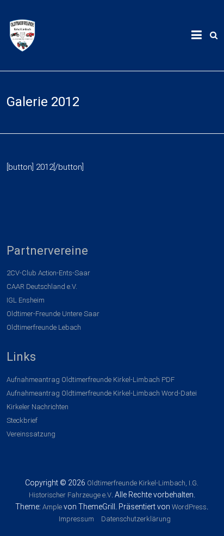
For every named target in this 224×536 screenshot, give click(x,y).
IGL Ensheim (26, 300)
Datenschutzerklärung (136, 519)
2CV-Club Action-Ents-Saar (48, 273)
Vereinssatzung (31, 434)
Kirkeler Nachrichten (38, 407)
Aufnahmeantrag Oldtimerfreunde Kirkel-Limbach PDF (91, 379)
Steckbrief (22, 420)
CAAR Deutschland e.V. (42, 286)
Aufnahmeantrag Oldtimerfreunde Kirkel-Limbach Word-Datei (102, 393)
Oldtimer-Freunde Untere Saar (53, 314)
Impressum (76, 519)
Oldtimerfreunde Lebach (44, 327)
